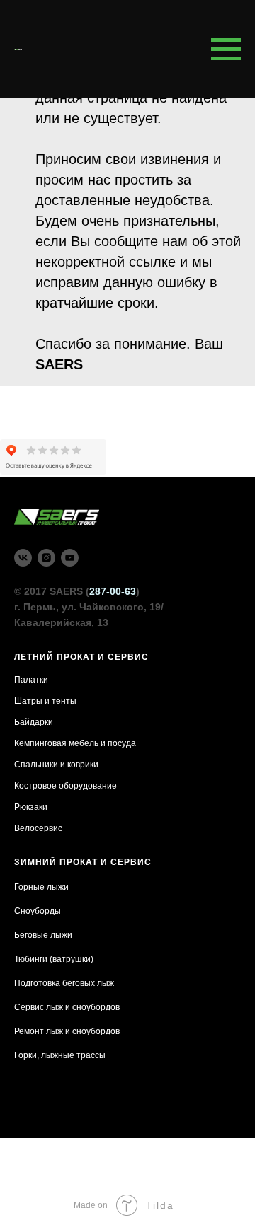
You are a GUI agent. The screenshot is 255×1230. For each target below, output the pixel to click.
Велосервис (38, 828)
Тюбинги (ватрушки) (54, 959)
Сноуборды (37, 911)
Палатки (31, 680)
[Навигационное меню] (226, 49)
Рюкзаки (30, 807)
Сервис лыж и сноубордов (67, 1007)
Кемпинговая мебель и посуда (75, 743)
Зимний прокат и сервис (83, 862)
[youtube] (70, 558)
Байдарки (33, 722)
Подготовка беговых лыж (64, 983)
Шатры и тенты (45, 701)
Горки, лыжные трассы (60, 1055)
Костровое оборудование (65, 786)
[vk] (23, 558)
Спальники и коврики (56, 765)
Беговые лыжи (43, 935)
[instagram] (46, 558)
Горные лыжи (41, 887)
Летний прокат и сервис (81, 657)
